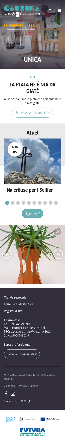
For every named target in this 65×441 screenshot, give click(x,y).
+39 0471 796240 (19, 324)
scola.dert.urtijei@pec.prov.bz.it (30, 331)
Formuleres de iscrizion (19, 304)
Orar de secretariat (15, 297)
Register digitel (13, 311)
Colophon (9, 385)
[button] (59, 11)
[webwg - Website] (24, 401)
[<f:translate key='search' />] (50, 11)
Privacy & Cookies (28, 385)
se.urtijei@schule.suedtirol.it (29, 328)
